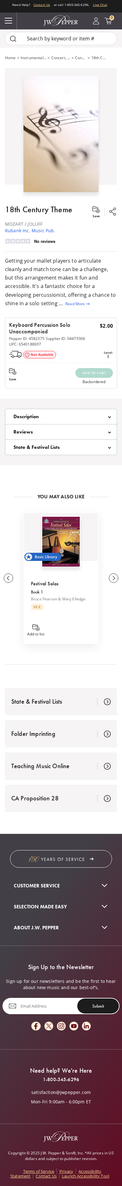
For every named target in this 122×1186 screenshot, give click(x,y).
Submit (98, 1006)
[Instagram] (61, 1026)
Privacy (66, 1171)
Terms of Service (38, 1171)
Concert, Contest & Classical (60, 57)
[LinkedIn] (86, 1026)
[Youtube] (73, 1026)
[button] (61, 133)
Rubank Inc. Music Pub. (30, 231)
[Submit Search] (13, 38)
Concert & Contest (81, 57)
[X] (48, 1026)
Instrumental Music (34, 57)
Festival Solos (44, 583)
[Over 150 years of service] (61, 859)
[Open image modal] (61, 137)
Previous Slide (8, 578)
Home (10, 57)
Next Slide (113, 578)
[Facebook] (36, 1026)
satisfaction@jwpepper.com (61, 1092)
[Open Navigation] (8, 21)
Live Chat (100, 5)
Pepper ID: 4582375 (26, 338)
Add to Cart (94, 373)
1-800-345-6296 (61, 1079)
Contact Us (41, 5)
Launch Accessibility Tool (85, 1176)
